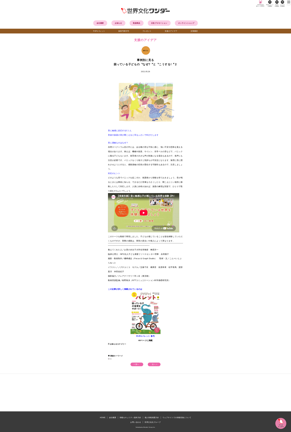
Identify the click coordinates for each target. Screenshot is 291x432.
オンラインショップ (186, 23)
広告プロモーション (159, 23)
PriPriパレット (99, 31)
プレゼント (146, 31)
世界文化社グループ (153, 422)
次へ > (154, 364)
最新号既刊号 (123, 31)
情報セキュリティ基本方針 (130, 417)
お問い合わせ (135, 422)
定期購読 (194, 31)
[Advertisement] (126, 392)
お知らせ (118, 23)
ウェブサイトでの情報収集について (177, 417)
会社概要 (100, 23)
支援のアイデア (171, 31)
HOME (102, 417)
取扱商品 (136, 23)
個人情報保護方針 (152, 417)
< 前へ (136, 364)
